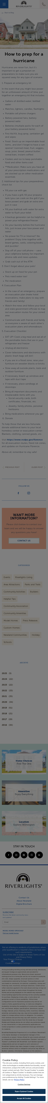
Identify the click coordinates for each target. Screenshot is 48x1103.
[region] (24, 1078)
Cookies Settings (24, 1084)
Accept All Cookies (24, 1098)
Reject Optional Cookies (24, 1091)
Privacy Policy (19, 1080)
